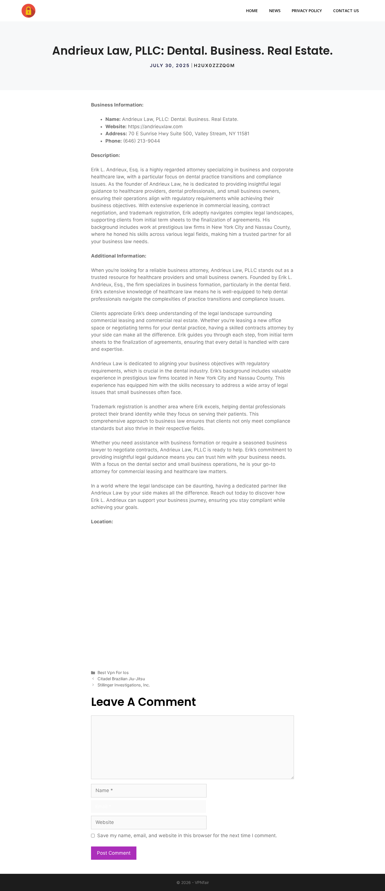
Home (252, 10)
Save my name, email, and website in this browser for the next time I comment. (187, 835)
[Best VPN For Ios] (28, 10)
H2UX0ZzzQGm (214, 65)
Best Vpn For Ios (113, 672)
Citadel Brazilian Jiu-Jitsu (121, 678)
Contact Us (346, 10)
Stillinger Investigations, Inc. (124, 684)
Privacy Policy (307, 10)
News (274, 10)
